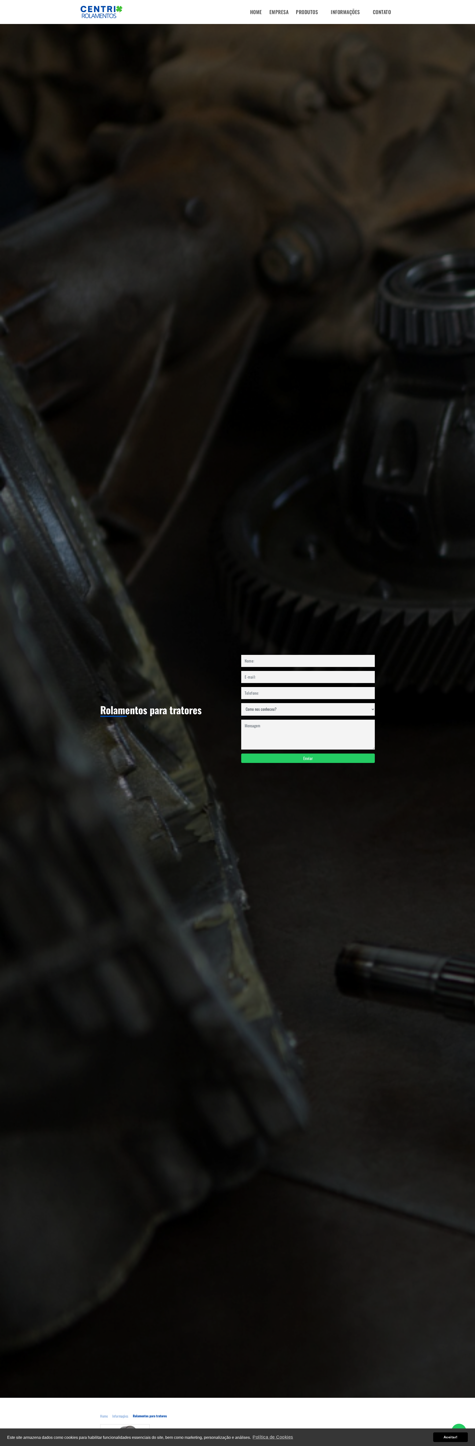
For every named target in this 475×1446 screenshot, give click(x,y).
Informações (346, 12)
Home (256, 12)
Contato (382, 12)
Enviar (308, 758)
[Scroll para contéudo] (240, 1370)
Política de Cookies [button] (273, 1437)
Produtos (307, 12)
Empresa (279, 12)
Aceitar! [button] (451, 1437)
